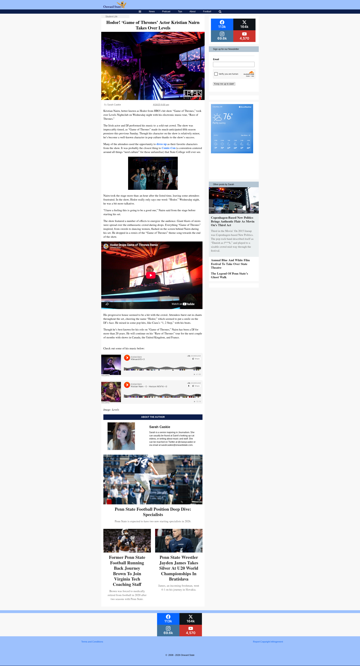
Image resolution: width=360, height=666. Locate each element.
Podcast (166, 11)
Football (207, 11)
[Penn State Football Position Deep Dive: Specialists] (152, 503)
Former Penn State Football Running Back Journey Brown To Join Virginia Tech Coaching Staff (127, 570)
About (192, 11)
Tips (180, 11)
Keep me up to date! (224, 84)
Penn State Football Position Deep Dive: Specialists (153, 512)
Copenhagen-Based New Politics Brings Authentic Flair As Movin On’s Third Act (232, 221)
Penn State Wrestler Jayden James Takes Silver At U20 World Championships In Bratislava (178, 568)
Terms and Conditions (92, 642)
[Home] (114, 7)
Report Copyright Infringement (268, 642)
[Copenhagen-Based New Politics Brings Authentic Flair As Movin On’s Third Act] (234, 214)
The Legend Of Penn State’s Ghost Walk (229, 275)
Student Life (111, 16)
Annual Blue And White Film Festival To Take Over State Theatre (230, 264)
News (152, 11)
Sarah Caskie (114, 104)
